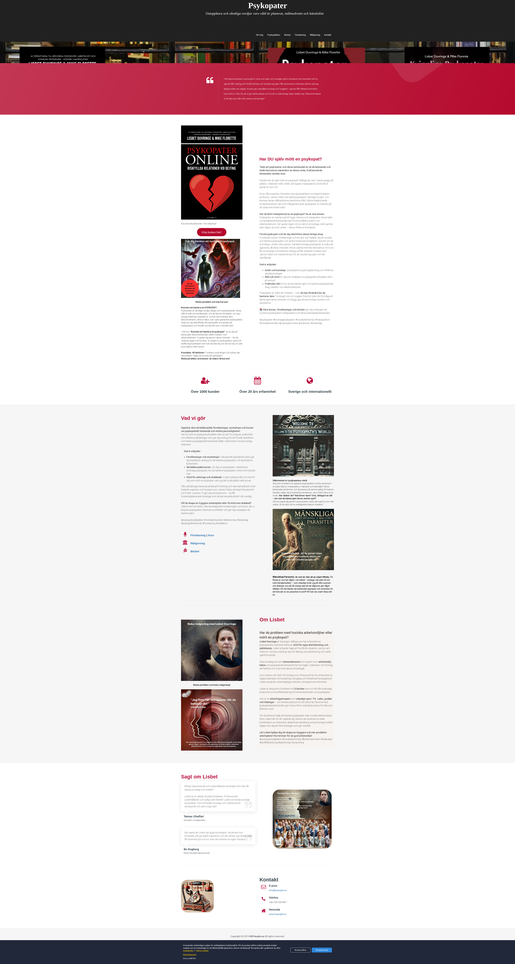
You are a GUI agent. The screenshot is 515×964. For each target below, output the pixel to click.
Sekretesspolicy (189, 955)
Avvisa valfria (300, 950)
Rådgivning (315, 35)
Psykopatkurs (273, 35)
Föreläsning (300, 35)
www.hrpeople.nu (277, 914)
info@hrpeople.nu (278, 890)
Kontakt (327, 35)
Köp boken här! (212, 232)
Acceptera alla (322, 950)
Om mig (259, 35)
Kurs (211, 535)
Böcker (287, 35)
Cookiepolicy (188, 951)
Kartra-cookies (202, 951)
